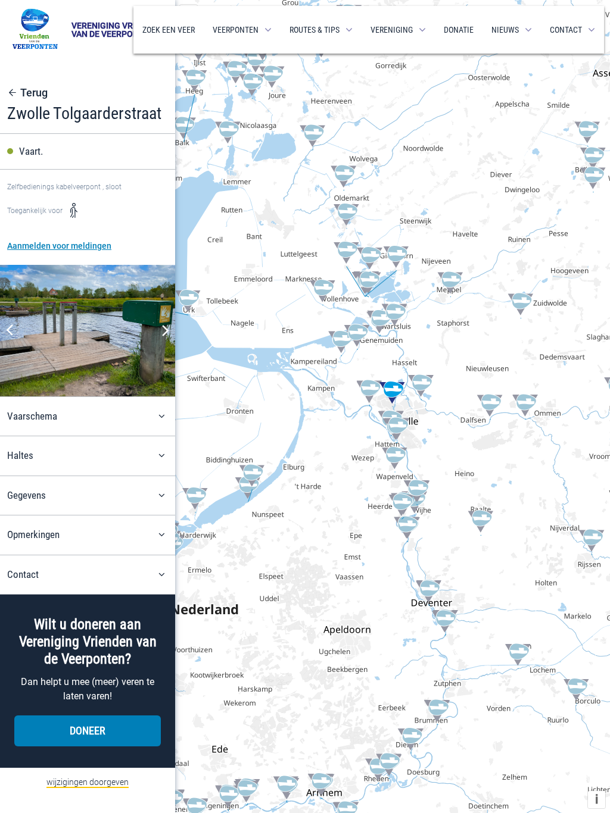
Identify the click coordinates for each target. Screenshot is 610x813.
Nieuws (505, 30)
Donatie (459, 30)
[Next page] (165, 330)
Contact (566, 30)
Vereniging (392, 30)
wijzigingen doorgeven (87, 782)
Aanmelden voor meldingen (59, 246)
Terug (34, 93)
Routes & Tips (315, 30)
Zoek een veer (168, 30)
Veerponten (236, 30)
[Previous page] (9, 330)
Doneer (87, 730)
